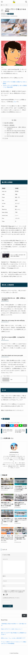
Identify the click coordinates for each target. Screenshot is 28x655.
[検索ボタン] (26, 2)
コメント (5, 559)
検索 (24, 615)
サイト (4, 585)
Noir (11, 379)
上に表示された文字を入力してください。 (11, 597)
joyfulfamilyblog (14, 452)
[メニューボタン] (2, 2)
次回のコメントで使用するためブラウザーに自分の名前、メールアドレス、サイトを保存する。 (14, 591)
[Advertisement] (14, 160)
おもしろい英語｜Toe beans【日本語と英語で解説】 (17, 255)
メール (5, 580)
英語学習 (11, 13)
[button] (3, 425)
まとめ (6, 138)
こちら (14, 101)
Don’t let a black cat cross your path (15, 136)
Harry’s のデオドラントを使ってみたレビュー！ (12, 629)
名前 (4, 576)
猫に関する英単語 (9, 123)
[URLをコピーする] (25, 425)
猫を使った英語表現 (9, 125)
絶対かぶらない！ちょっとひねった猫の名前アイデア (13, 638)
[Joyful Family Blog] (14, 2)
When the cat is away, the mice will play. (16, 130)
